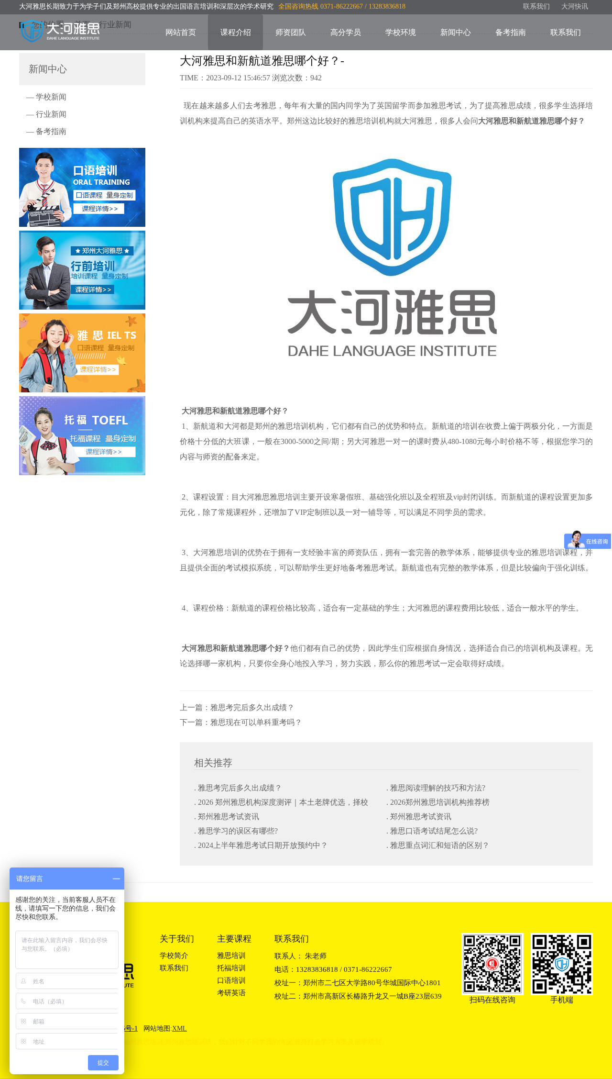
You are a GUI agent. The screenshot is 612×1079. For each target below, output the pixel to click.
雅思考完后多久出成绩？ (252, 707)
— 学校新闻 (46, 97)
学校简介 (174, 955)
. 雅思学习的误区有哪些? (236, 831)
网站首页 (180, 32)
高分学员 (345, 32)
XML (179, 1028)
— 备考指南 (46, 131)
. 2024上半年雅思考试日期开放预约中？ (261, 845)
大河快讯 (574, 6)
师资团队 (290, 32)
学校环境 (400, 32)
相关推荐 (213, 762)
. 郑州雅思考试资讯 (226, 816)
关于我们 (177, 939)
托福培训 (231, 968)
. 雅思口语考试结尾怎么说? (432, 831)
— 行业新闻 (46, 114)
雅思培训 (231, 955)
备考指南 (510, 32)
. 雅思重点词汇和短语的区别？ (438, 845)
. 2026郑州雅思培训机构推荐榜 (438, 802)
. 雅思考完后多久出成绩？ (238, 788)
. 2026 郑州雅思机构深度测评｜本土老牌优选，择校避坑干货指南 (281, 803)
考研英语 (231, 993)
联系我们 (536, 6)
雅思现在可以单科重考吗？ (256, 722)
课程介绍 (235, 32)
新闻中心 (455, 32)
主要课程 (234, 939)
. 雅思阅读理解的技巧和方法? (435, 788)
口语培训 (231, 980)
